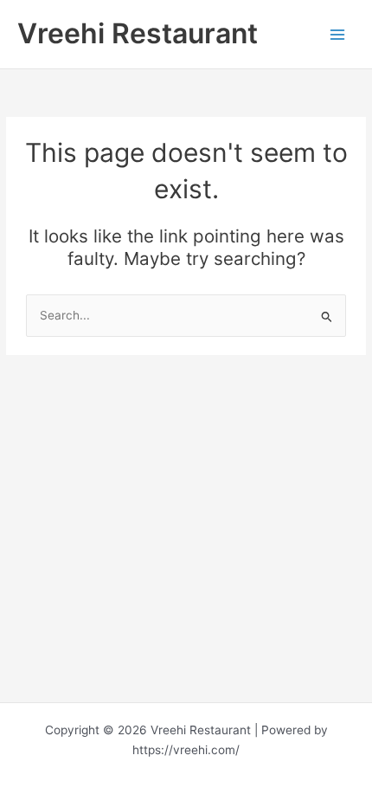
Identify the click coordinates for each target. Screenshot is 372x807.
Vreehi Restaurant (137, 33)
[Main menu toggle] (338, 34)
